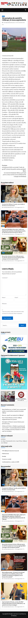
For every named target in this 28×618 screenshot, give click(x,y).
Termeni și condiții (6, 459)
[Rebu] (14, 339)
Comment (5, 277)
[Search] (25, 10)
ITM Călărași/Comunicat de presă (10, 450)
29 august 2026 (19, 207)
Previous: (14, 167)
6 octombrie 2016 (21, 22)
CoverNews (21, 613)
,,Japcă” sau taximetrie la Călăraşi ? (15, 415)
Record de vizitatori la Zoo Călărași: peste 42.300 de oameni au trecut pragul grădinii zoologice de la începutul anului (13, 258)
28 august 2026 (19, 234)
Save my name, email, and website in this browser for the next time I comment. (13, 312)
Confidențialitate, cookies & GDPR (10, 462)
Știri (3, 16)
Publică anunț (5, 453)
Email (16, 297)
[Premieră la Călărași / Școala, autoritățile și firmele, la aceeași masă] (14, 194)
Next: (14, 173)
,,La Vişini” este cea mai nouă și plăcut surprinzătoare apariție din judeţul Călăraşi (14, 411)
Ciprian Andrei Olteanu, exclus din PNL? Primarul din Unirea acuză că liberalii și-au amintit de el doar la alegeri (13, 603)
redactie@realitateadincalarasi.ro (9, 22)
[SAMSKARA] (14, 373)
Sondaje (4, 456)
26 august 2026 (19, 606)
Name (4, 297)
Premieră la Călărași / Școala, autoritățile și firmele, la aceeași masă (13, 205)
